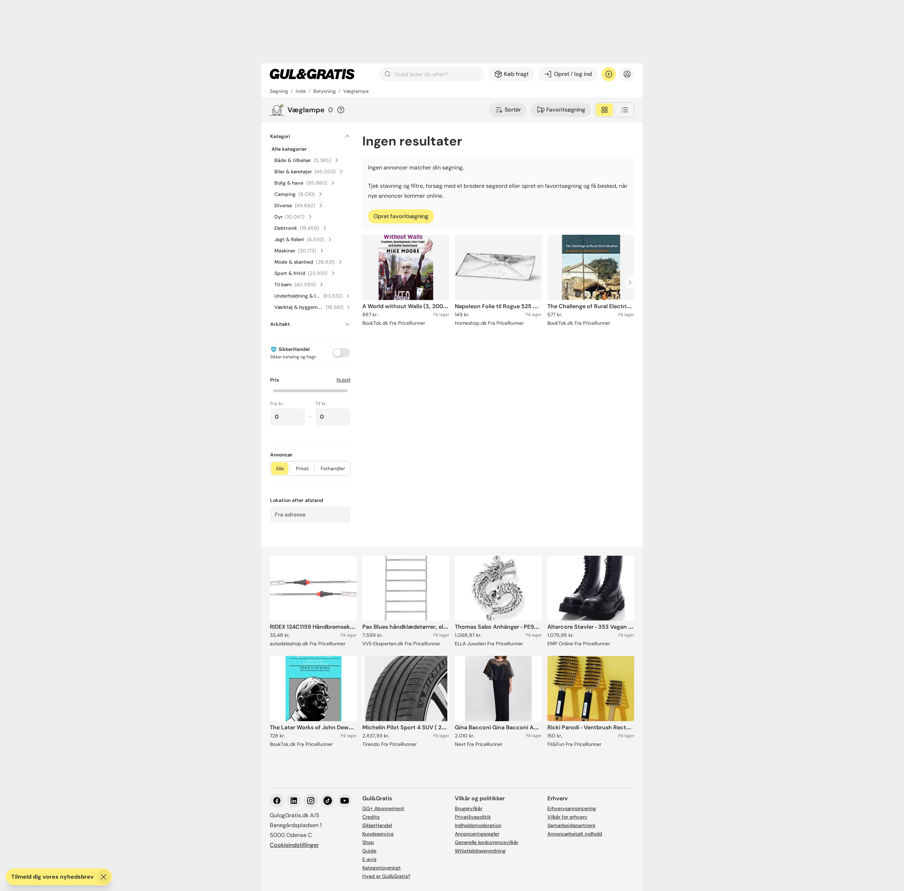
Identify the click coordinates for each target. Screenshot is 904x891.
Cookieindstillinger (294, 845)
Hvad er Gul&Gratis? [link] (386, 876)
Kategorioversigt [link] (381, 868)
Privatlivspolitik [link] (473, 817)
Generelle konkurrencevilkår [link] (486, 842)
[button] (310, 390)
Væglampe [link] (356, 91)
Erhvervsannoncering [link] (571, 808)
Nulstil (343, 380)
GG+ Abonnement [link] (383, 808)
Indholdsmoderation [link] (478, 825)
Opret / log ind (573, 74)
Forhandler (333, 468)
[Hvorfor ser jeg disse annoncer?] (341, 110)
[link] (312, 74)
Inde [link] (301, 91)
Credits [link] (371, 817)
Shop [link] (368, 842)
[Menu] (627, 74)
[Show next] (632, 282)
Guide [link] (369, 851)
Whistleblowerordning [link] (480, 851)
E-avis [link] (369, 859)
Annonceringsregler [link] (477, 834)
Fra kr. (277, 403)
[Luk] (103, 877)
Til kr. (321, 403)
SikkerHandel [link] (377, 825)
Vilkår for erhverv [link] (567, 817)
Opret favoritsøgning (401, 216)
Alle (280, 468)
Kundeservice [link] (378, 834)
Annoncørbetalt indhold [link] (574, 834)
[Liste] (624, 109)
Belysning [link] (324, 91)
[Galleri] (604, 109)
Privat (302, 468)
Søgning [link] (279, 91)
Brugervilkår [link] (468, 808)
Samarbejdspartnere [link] (571, 825)
